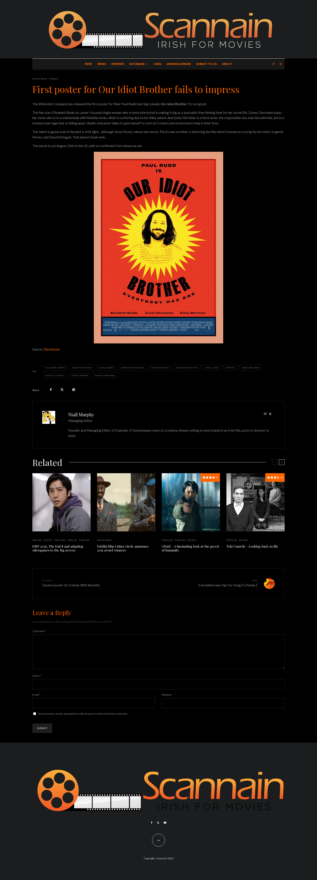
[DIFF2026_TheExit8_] (61, 502)
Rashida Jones (251, 368)
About (227, 64)
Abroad (37, 540)
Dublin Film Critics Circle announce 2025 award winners (123, 548)
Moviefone (52, 349)
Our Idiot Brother (188, 368)
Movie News (39, 78)
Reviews (117, 64)
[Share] (51, 389)
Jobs (157, 64)
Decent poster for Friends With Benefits (71, 583)
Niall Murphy (81, 414)
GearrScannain (178, 64)
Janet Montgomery (133, 368)
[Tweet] (62, 389)
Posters (53, 78)
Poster (231, 368)
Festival (72, 540)
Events (48, 540)
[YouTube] (165, 822)
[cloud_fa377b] (191, 502)
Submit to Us (206, 64)
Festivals (84, 540)
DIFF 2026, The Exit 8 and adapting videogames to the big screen (57, 548)
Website (166, 694)
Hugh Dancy (107, 368)
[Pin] (73, 389)
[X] (281, 64)
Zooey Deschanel (106, 375)
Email (36, 694)
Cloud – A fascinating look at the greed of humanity (190, 548)
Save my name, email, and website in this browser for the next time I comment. (83, 713)
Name (36, 675)
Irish (88, 64)
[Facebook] (273, 64)
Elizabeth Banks (56, 368)
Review (191, 540)
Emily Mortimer (83, 368)
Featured (59, 540)
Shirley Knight (55, 375)
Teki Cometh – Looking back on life (252, 546)
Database (137, 64)
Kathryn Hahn (160, 368)
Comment (39, 631)
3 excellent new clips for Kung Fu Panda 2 (227, 583)
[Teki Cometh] (255, 502)
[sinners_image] (126, 502)
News (101, 64)
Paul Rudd (213, 368)
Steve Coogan (80, 375)
